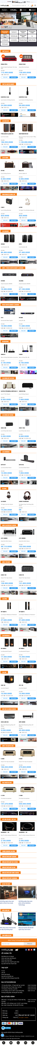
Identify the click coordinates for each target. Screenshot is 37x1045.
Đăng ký (29, 943)
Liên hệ (3, 972)
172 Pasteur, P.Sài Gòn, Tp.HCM (9, 989)
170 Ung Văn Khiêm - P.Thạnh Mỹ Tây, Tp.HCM (13, 985)
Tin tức (3, 970)
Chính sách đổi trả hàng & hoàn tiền (10, 978)
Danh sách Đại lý (5, 974)
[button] (1, 26)
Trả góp (5, 77)
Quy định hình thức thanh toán (9, 963)
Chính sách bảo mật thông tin (8, 958)
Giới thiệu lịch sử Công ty (7, 956)
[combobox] (19, 5)
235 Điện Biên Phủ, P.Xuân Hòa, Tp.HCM (11, 987)
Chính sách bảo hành (6, 960)
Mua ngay (13, 77)
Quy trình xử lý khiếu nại (7, 976)
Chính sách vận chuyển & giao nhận (10, 962)
